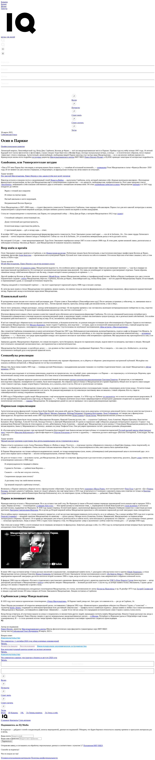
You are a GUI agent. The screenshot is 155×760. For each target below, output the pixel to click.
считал (24, 278)
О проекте (5, 720)
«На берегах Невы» (115, 574)
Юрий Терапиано (134, 572)
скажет (120, 214)
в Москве (94, 616)
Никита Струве (127, 580)
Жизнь (3, 6)
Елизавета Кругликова (93, 413)
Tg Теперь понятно (34, 713)
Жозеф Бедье (54, 276)
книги (40, 582)
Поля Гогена (91, 415)
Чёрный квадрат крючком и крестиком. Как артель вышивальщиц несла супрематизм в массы (40, 441)
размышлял (101, 167)
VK (22, 713)
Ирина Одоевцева (43, 574)
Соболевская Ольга (9, 135)
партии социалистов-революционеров (86, 379)
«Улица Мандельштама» (57, 601)
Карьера (4, 2)
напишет (136, 184)
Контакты (14, 720)
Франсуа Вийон (57, 180)
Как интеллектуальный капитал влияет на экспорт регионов (26, 649)
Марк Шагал (44, 413)
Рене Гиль (129, 489)
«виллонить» (6, 184)
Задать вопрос (77, 671)
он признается (109, 396)
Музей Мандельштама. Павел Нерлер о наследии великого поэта (28, 264)
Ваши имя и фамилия (10, 739)
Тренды (4, 9)
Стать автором (25, 720)
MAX (3, 713)
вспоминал (146, 333)
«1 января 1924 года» (44, 506)
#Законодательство (10, 638)
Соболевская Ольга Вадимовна (25, 631)
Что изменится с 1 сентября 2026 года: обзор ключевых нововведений (30, 641)
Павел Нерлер (7, 629)
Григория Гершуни (110, 379)
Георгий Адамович (9, 516)
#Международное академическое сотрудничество (62, 646)
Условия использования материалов (16, 758)
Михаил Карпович (37, 325)
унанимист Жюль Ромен (95, 489)
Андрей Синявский (145, 589)
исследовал (36, 157)
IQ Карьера (13, 713)
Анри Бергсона (25, 255)
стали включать (131, 506)
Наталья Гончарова (75, 413)
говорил (29, 401)
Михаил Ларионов (58, 413)
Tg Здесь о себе (51, 713)
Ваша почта (6, 736)
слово (139, 458)
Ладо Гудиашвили (110, 413)
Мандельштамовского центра (62, 157)
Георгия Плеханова (62, 432)
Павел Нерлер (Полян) (94, 157)
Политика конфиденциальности (44, 758)
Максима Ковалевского (24, 432)
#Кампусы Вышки (9, 646)
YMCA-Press (115, 580)
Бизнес (4, 4)
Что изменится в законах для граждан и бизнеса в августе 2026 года (29, 658)
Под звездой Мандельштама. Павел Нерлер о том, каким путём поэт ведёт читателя (35, 176)
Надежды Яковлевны (105, 589)
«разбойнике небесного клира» (107, 184)
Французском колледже (56, 253)
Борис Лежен (15, 608)
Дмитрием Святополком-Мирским (23, 510)
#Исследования (27, 646)
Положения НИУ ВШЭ (93, 745)
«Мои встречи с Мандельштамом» (114, 327)
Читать (4, 643)
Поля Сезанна (78, 415)
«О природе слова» (28, 268)
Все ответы (77, 664)
